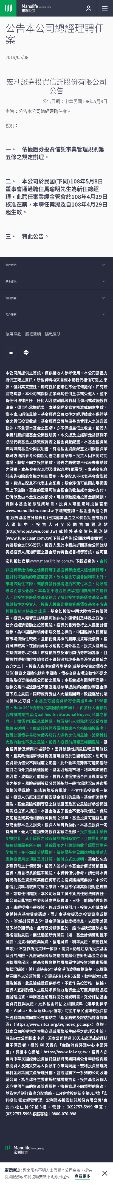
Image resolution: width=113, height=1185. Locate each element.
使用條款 (13, 334)
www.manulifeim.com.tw (52, 561)
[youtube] (12, 355)
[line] (28, 355)
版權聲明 (33, 334)
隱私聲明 (53, 334)
